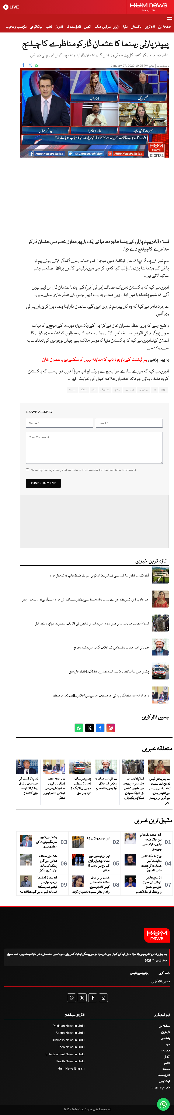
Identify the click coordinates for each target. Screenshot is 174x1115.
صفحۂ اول (164, 27)
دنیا (125, 27)
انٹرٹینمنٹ (74, 27)
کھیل (87, 27)
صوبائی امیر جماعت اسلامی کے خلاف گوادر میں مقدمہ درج (111, 647)
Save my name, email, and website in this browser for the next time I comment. (84, 470)
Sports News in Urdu (70, 1033)
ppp (163, 390)
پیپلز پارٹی (129, 390)
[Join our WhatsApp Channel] (163, 1104)
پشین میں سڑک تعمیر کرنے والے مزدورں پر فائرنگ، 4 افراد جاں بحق (109, 671)
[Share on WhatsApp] (37, 65)
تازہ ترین (150, 27)
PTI (154, 390)
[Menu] (169, 19)
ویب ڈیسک (163, 66)
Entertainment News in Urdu (64, 1054)
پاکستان (136, 27)
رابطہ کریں (164, 973)
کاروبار (59, 27)
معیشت (165, 1050)
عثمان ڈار (105, 390)
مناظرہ (84, 390)
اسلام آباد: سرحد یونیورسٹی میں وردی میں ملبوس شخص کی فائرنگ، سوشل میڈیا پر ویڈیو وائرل (92, 623)
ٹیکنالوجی (36, 27)
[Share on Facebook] (23, 65)
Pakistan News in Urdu (68, 1026)
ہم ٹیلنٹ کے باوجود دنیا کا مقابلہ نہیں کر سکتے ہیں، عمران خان (94, 359)
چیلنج (117, 390)
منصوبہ (72, 390)
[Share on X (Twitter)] (30, 65)
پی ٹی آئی (143, 390)
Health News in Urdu (70, 1061)
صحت (166, 1069)
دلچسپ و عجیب (16, 27)
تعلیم (49, 27)
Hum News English (71, 1068)
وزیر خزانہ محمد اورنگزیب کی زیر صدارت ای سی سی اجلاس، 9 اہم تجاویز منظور (101, 695)
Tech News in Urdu (71, 1047)
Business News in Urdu (68, 1040)
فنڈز (93, 390)
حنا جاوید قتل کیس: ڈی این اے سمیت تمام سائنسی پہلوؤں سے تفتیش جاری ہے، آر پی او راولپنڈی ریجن (85, 599)
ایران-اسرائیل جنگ (106, 27)
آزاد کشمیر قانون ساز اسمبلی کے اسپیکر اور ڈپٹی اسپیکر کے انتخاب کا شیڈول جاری (99, 575)
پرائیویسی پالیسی (139, 973)
